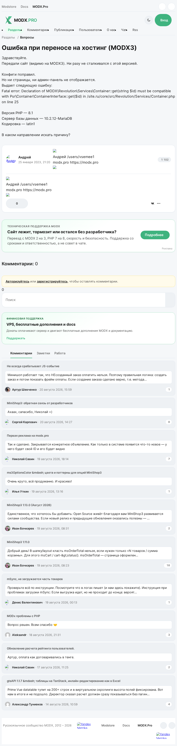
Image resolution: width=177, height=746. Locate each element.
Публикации (63, 30)
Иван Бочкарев (23, 528)
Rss (135, 30)
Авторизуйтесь (17, 281)
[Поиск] (170, 300)
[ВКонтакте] (152, 203)
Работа (59, 353)
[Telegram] (162, 6)
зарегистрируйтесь (52, 281)
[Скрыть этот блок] (171, 224)
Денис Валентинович (27, 602)
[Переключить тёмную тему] (149, 20)
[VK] (171, 6)
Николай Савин (23, 459)
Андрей (24, 157)
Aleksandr (19, 635)
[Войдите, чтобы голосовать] (12, 203)
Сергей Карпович (24, 422)
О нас (111, 30)
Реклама (167, 248)
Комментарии (37, 30)
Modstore (9, 6)
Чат (124, 30)
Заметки (43, 353)
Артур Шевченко (24, 389)
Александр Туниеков (27, 704)
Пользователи (90, 30)
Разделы (14, 30)
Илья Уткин (20, 491)
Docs (24, 6)
